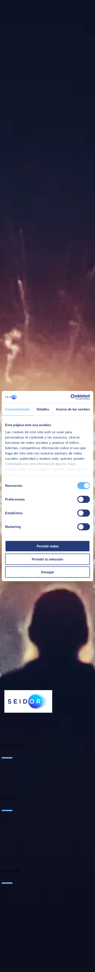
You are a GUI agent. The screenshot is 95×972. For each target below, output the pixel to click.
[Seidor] (28, 701)
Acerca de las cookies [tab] (73, 409)
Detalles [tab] (43, 409)
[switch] (83, 499)
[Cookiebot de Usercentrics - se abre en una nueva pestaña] (70, 397)
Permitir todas (48, 546)
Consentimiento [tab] (17, 409)
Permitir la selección (47, 559)
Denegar (47, 572)
